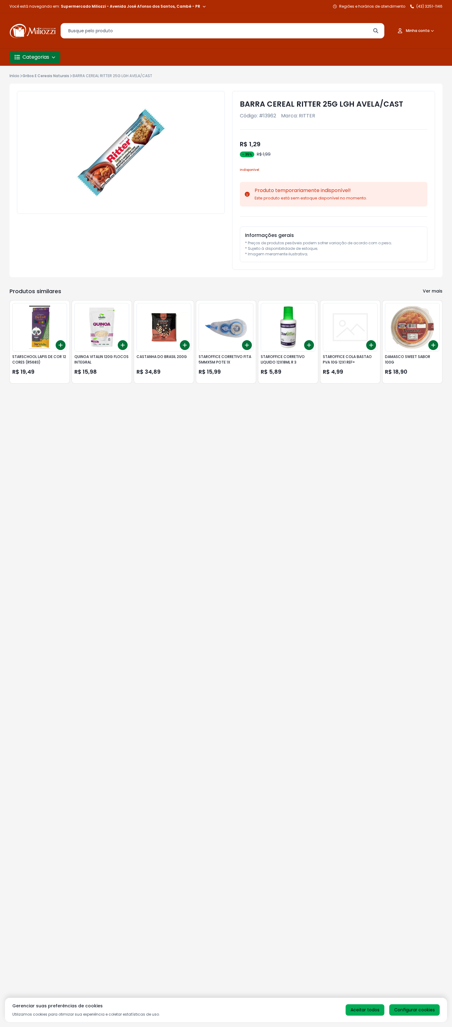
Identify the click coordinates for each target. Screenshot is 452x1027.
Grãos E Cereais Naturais (45, 75)
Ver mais (432, 291)
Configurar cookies (414, 1010)
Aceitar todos (365, 1010)
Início (14, 75)
